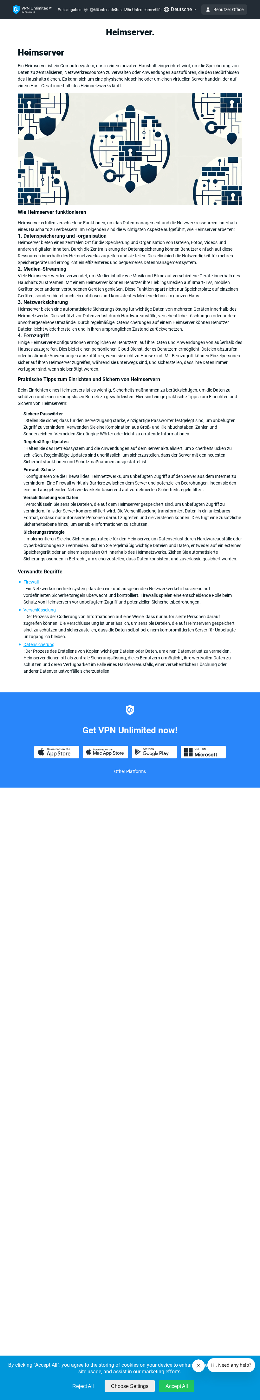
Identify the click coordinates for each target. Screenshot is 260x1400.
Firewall (31, 581)
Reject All (83, 1386)
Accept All (177, 1386)
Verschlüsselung (39, 609)
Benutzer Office (228, 9)
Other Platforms (130, 771)
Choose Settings (129, 1386)
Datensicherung (39, 644)
